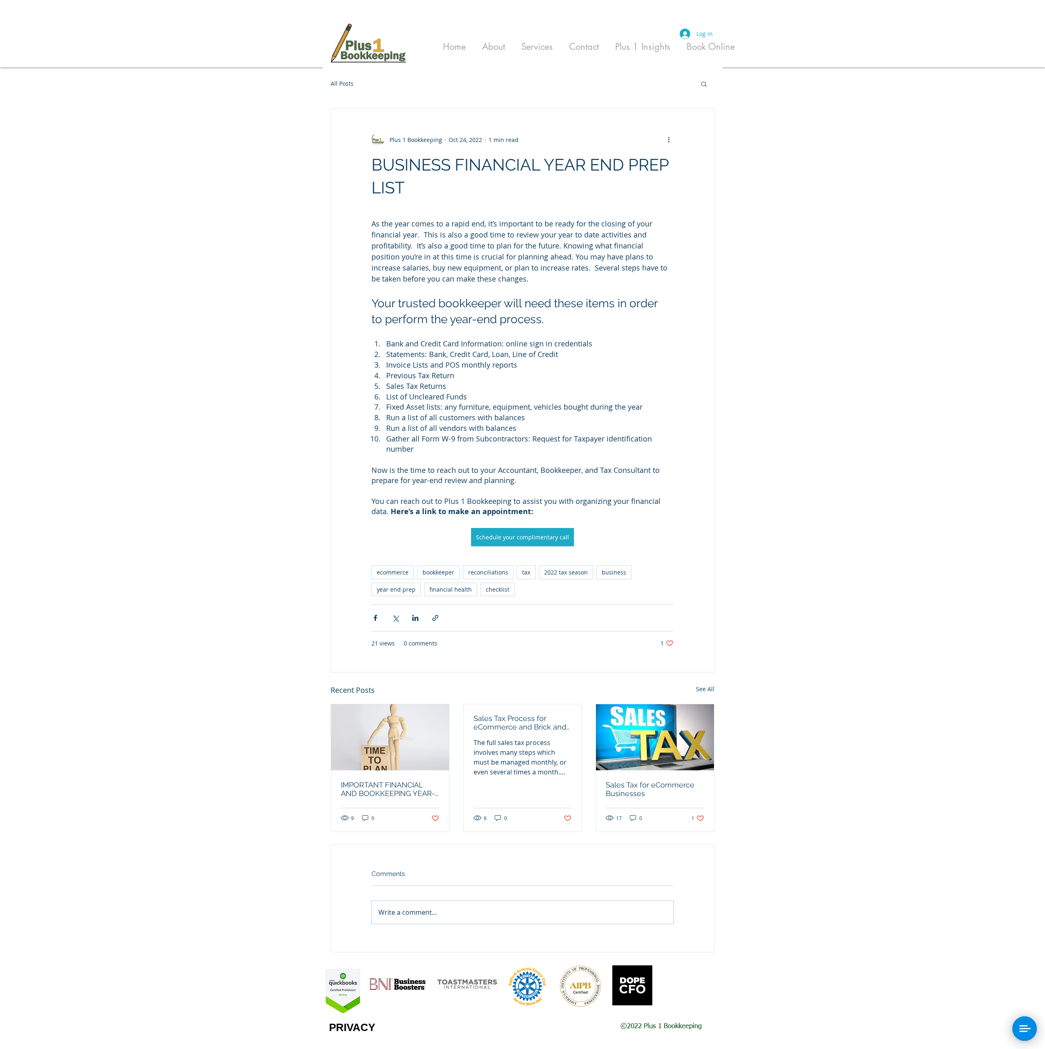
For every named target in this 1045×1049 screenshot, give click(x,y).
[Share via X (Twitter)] (395, 618)
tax (526, 572)
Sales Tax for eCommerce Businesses (650, 789)
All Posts (342, 83)
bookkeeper (438, 572)
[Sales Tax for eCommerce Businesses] (655, 737)
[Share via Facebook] (375, 618)
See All (705, 689)
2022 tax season (566, 572)
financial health (450, 589)
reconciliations (488, 572)
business (614, 572)
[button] (704, 83)
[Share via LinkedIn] (415, 618)
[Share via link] (435, 618)
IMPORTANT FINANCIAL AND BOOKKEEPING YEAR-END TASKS (388, 789)
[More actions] (669, 139)
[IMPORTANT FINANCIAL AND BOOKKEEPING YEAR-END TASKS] (390, 737)
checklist (497, 589)
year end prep (396, 589)
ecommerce (393, 572)
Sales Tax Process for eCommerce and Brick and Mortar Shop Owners (520, 722)
